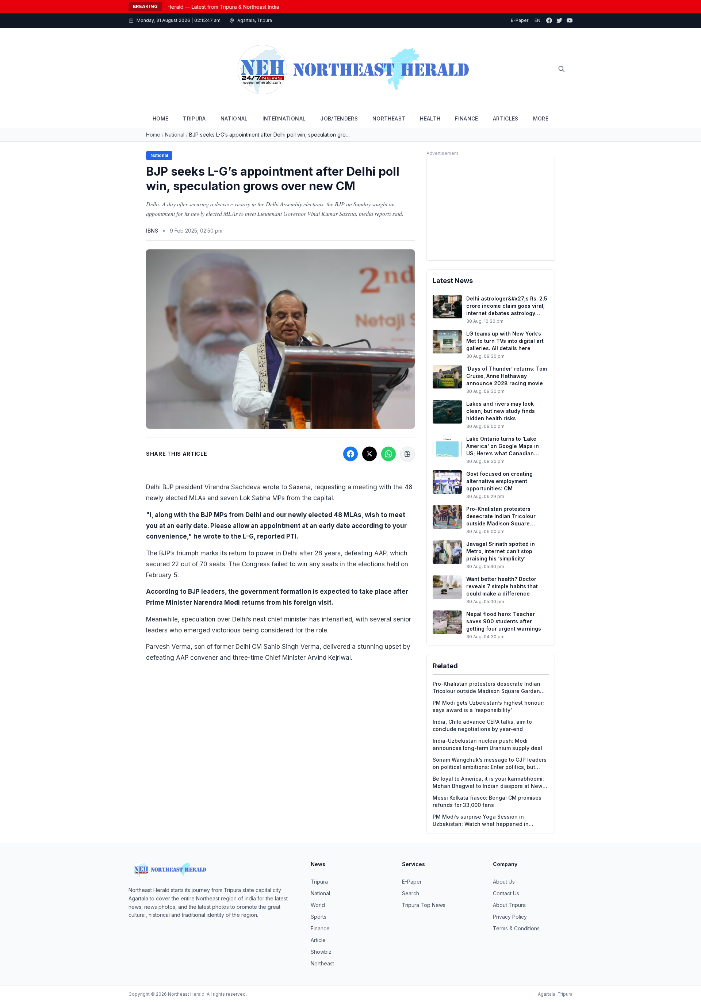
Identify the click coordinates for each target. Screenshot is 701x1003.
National (174, 134)
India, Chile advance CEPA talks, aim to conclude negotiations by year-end (482, 725)
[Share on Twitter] (369, 454)
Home (153, 134)
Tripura (319, 881)
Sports (318, 917)
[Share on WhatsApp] (388, 454)
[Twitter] (559, 20)
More (540, 118)
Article (318, 940)
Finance (320, 928)
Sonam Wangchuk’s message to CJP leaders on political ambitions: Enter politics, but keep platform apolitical (490, 764)
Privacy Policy (510, 917)
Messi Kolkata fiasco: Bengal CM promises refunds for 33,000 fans (487, 801)
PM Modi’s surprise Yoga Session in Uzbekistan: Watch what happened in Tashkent (481, 820)
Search (410, 893)
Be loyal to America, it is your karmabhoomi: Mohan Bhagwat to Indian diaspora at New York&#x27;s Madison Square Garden (488, 783)
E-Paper (520, 20)
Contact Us (506, 893)
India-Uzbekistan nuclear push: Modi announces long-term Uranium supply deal (487, 744)
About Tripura (509, 905)
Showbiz (321, 952)
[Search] (561, 69)
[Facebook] (549, 20)
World (318, 905)
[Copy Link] (407, 454)
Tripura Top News (423, 905)
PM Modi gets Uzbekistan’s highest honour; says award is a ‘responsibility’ (488, 706)
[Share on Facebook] (350, 454)
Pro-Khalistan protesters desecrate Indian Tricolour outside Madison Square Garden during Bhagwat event (486, 688)
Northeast (322, 963)
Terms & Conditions (516, 928)
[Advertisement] (491, 209)
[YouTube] (569, 20)
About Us (504, 881)
